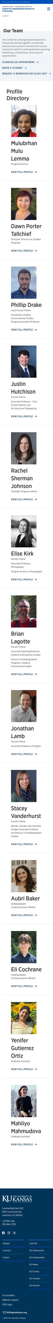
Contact (7, 1250)
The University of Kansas (17, 1318)
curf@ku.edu (8, 1220)
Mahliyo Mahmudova (26, 1127)
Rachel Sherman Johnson (22, 478)
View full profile (22, 172)
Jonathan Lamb (22, 732)
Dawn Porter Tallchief (26, 230)
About (6, 16)
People (6, 1243)
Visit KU (33, 1243)
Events (6, 1257)
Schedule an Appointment (18, 62)
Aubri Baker (25, 898)
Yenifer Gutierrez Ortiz (22, 1047)
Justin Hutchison (23, 387)
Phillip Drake (26, 305)
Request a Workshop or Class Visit (25, 73)
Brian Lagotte (20, 637)
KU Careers (34, 1278)
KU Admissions (36, 1250)
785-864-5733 (9, 1224)
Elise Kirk (22, 553)
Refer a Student (12, 67)
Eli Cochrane (26, 969)
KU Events (34, 1271)
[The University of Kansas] (17, 1200)
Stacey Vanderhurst (26, 812)
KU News (33, 1264)
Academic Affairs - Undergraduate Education (17, 6)
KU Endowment (37, 1257)
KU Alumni (34, 1285)
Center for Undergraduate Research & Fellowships (18, 9)
